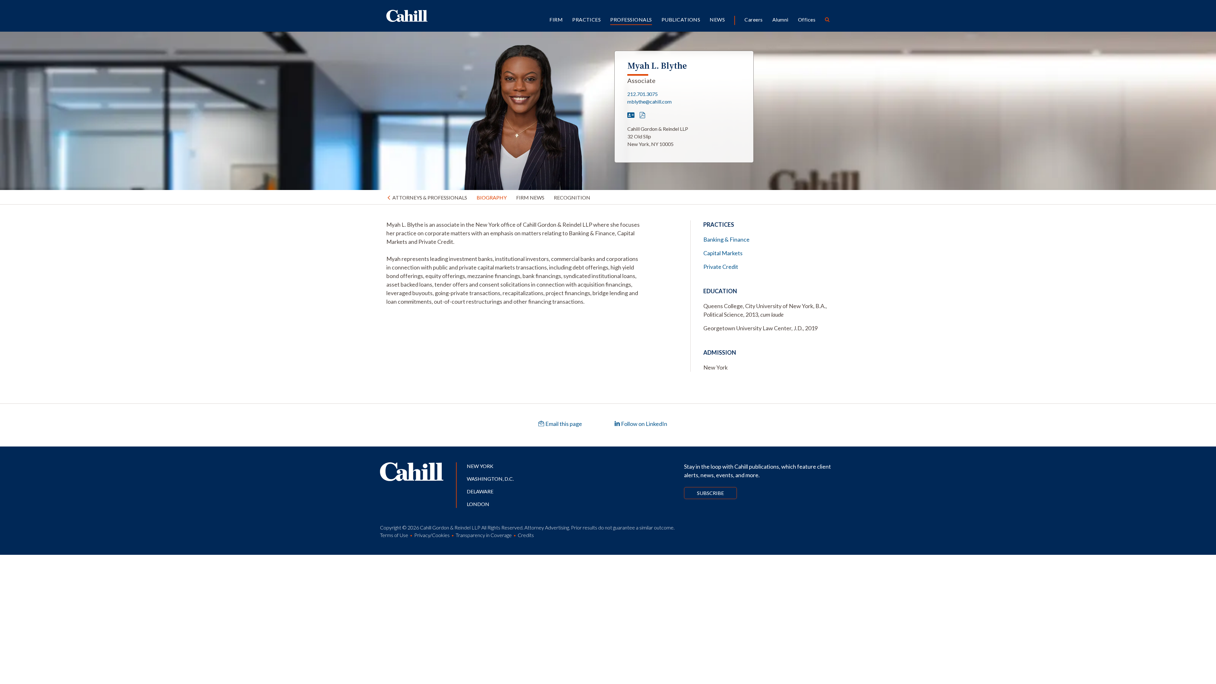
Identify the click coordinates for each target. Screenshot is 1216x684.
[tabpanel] (513, 263)
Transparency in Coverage (484, 535)
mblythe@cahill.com (649, 101)
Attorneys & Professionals (429, 197)
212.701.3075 (642, 94)
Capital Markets (723, 253)
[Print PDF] (642, 115)
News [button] (717, 19)
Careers (753, 19)
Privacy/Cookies (432, 535)
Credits (526, 535)
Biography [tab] (492, 197)
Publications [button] (681, 19)
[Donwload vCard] (631, 115)
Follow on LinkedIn (643, 423)
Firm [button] (556, 19)
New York (480, 466)
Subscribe (710, 493)
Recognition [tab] (572, 197)
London (478, 504)
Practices (586, 19)
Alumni (780, 19)
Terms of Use (394, 535)
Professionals (631, 19)
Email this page (563, 423)
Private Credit (720, 266)
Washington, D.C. (490, 479)
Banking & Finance (726, 239)
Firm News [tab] (530, 197)
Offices (806, 19)
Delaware (480, 491)
